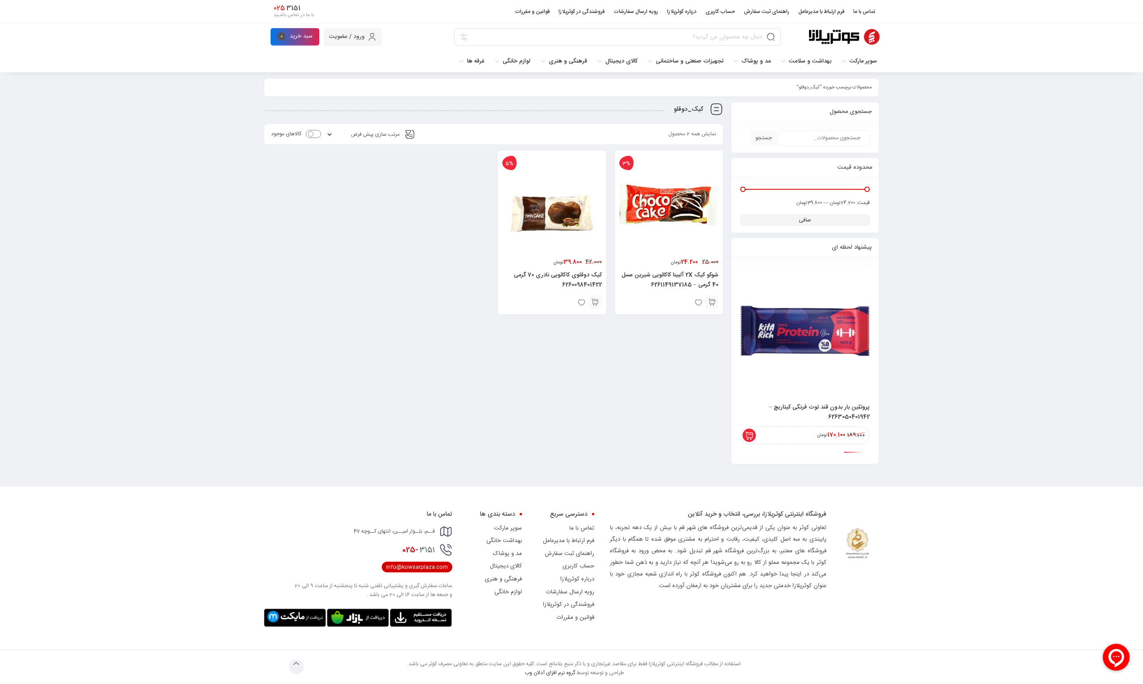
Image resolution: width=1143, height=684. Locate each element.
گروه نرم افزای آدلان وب (550, 672)
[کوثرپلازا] (844, 37)
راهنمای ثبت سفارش (569, 554)
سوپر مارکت (508, 528)
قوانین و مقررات (575, 617)
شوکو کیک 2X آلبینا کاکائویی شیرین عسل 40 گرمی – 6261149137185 (670, 280)
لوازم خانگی (508, 592)
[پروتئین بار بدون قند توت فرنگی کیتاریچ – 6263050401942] (805, 331)
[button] (711, 302)
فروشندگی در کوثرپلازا (568, 604)
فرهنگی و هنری (503, 579)
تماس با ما (581, 528)
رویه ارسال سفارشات (570, 592)
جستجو (763, 137)
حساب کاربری (578, 566)
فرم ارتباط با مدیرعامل (568, 541)
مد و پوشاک (507, 554)
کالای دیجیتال (506, 566)
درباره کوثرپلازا (577, 579)
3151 (418, 550)
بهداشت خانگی (504, 541)
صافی (805, 220)
